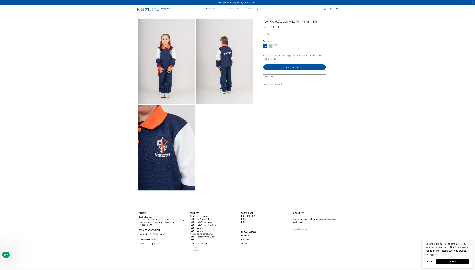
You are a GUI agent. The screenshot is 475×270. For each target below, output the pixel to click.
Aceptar (453, 261)
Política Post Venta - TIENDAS (203, 225)
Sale (269, 9)
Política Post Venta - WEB (201, 222)
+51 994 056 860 (157, 234)
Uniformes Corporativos (255, 9)
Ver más (430, 254)
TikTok (244, 243)
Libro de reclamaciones (200, 243)
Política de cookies (198, 231)
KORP (243, 222)
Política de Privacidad (199, 219)
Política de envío (197, 228)
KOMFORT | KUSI (248, 216)
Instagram (245, 239)
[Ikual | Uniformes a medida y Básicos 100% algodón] (153, 8)
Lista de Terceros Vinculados (202, 237)
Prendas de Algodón (213, 9)
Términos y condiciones (200, 216)
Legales (193, 240)
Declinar (429, 261)
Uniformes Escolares (233, 9)
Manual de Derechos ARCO (201, 234)
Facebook (245, 235)
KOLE (243, 219)
